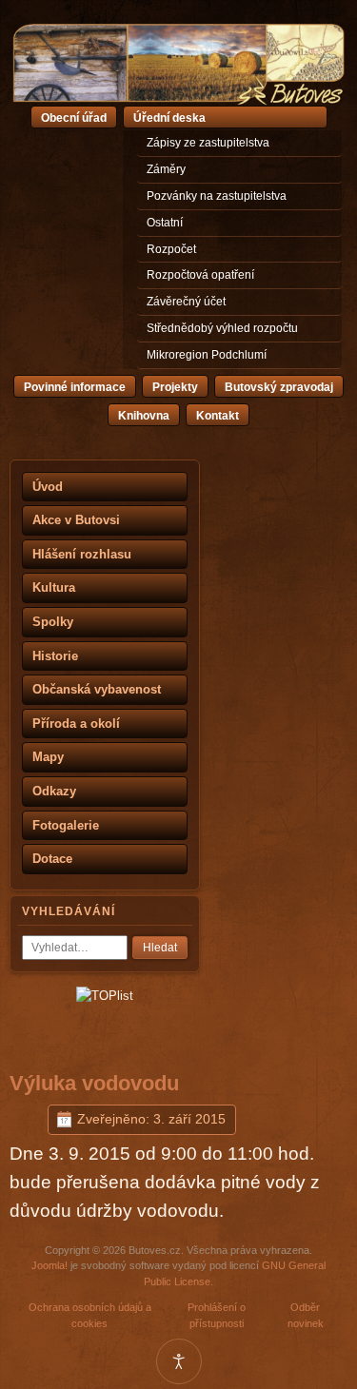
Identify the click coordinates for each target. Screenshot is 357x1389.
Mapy (48, 757)
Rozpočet (171, 249)
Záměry (166, 169)
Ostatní (165, 222)
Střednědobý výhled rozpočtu (222, 328)
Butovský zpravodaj (279, 387)
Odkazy (54, 791)
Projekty (175, 387)
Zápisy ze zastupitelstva (208, 142)
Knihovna (143, 415)
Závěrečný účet (186, 301)
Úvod (47, 486)
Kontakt (217, 415)
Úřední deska (169, 118)
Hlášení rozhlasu (81, 554)
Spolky (52, 622)
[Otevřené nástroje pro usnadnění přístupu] (179, 1361)
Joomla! (49, 1265)
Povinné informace (75, 387)
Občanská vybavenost (96, 689)
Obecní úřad (74, 118)
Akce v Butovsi (76, 520)
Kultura (53, 587)
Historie (55, 656)
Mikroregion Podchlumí (207, 355)
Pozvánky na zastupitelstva (217, 196)
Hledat (160, 947)
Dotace (52, 858)
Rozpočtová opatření (200, 275)
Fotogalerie (65, 825)
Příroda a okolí (76, 723)
